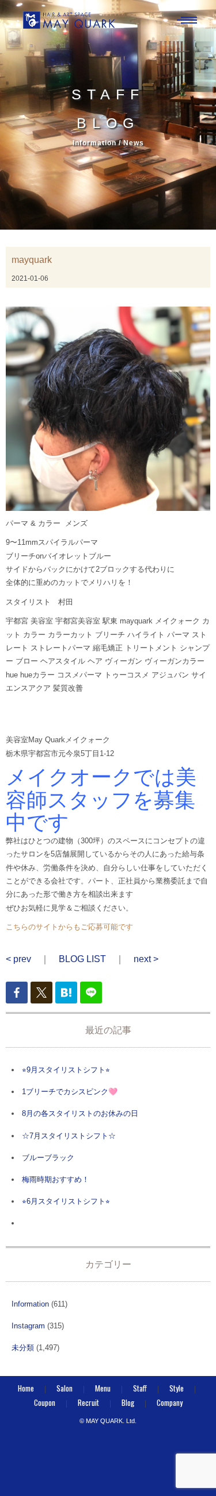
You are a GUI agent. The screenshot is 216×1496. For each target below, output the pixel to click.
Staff (140, 1388)
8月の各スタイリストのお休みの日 (80, 1113)
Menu (103, 1388)
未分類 (23, 1347)
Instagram (28, 1325)
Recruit (88, 1402)
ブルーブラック (48, 1157)
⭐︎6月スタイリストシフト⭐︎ (66, 1201)
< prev (18, 959)
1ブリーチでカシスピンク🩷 (70, 1091)
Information (30, 1304)
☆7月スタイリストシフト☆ (69, 1135)
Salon (64, 1388)
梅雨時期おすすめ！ (55, 1179)
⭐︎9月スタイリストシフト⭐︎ (66, 1069)
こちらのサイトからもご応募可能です (69, 927)
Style (176, 1388)
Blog (128, 1402)
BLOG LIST (82, 959)
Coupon (44, 1402)
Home (26, 1388)
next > (146, 959)
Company (170, 1402)
